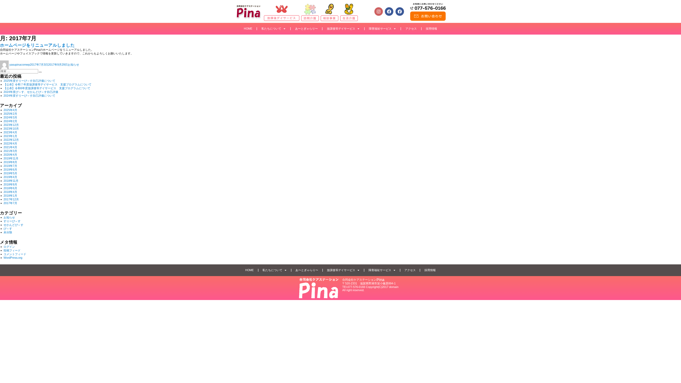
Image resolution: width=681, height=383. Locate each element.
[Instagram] (378, 11)
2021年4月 (10, 147)
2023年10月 (11, 128)
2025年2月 (10, 113)
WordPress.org (13, 257)
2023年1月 (10, 136)
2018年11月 (11, 180)
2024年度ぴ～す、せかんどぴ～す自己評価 (31, 91)
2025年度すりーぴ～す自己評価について (29, 80)
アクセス (411, 28)
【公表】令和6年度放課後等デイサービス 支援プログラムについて (47, 88)
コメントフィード (15, 254)
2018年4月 (10, 191)
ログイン (9, 246)
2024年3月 (10, 117)
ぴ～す (8, 228)
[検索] (40, 72)
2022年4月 (10, 143)
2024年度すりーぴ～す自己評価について (29, 95)
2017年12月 (11, 199)
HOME (248, 28)
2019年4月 (10, 177)
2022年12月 (11, 139)
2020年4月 (10, 154)
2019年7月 (10, 165)
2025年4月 (10, 110)
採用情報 (431, 28)
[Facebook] (389, 11)
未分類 (8, 232)
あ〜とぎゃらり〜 (306, 28)
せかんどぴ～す (13, 224)
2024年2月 (10, 121)
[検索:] (19, 71)
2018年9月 (10, 184)
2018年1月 (10, 195)
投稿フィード (12, 250)
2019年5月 (10, 173)
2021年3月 (10, 150)
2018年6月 (10, 188)
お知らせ (73, 64)
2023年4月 (10, 132)
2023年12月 (11, 124)
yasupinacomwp (19, 64)
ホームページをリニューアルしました (37, 45)
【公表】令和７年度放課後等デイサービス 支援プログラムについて (48, 84)
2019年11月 (11, 158)
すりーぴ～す (12, 221)
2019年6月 (10, 169)
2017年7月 (10, 203)
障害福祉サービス (380, 28)
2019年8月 (10, 162)
